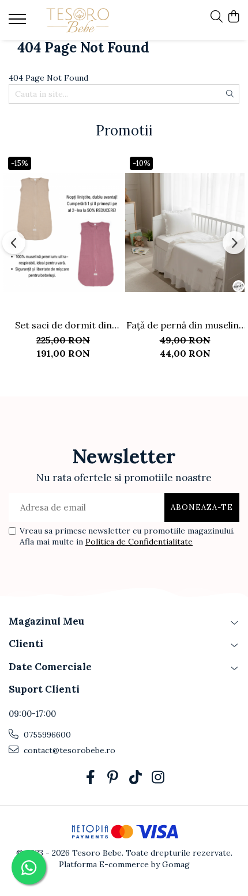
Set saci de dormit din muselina (63, 325)
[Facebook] (90, 778)
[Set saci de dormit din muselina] (63, 232)
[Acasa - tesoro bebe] (78, 20)
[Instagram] (158, 778)
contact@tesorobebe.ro (68, 750)
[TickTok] (135, 778)
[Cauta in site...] (217, 17)
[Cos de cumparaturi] (233, 17)
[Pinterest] (113, 778)
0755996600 (46, 734)
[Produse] (19, 22)
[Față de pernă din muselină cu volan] (185, 232)
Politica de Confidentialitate (139, 541)
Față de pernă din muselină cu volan (184, 325)
